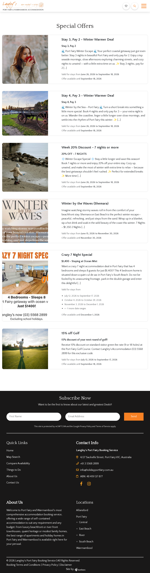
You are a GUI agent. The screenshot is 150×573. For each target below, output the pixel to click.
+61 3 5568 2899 (89, 463)
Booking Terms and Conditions (23, 564)
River (82, 535)
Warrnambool (84, 548)
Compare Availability (18, 463)
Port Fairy (81, 516)
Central (83, 522)
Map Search (13, 457)
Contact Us (12, 482)
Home (9, 450)
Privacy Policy (86, 426)
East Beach (85, 528)
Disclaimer (66, 564)
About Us (11, 476)
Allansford (82, 510)
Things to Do (13, 469)
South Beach (86, 541)
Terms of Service (103, 426)
